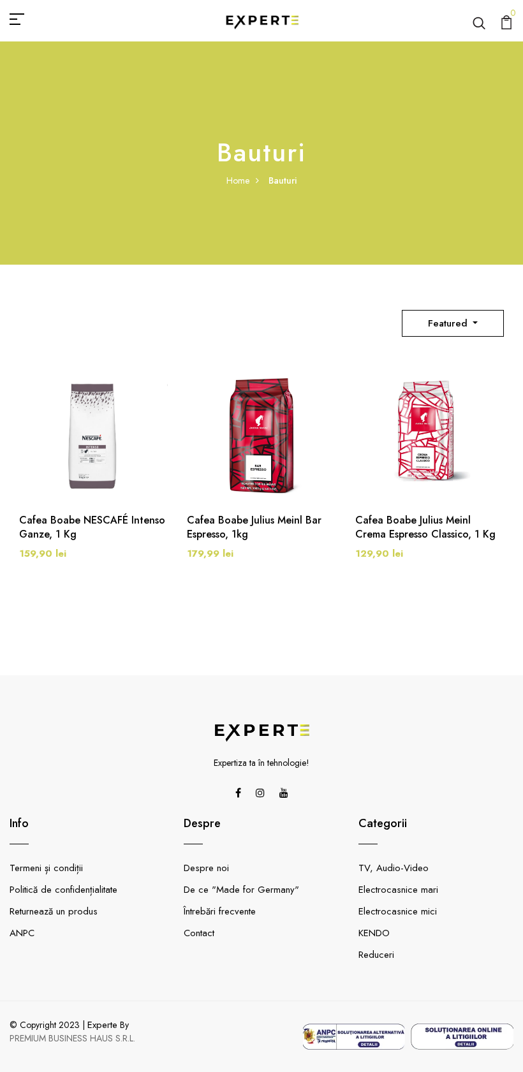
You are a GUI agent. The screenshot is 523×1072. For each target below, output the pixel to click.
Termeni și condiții (46, 868)
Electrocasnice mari (398, 890)
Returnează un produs (54, 911)
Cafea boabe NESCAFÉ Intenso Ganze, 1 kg (92, 527)
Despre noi (206, 868)
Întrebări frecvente (220, 911)
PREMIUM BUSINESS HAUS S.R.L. (72, 1038)
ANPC (22, 933)
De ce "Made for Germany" (241, 890)
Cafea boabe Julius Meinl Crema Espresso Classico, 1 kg (425, 527)
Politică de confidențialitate (63, 890)
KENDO (374, 933)
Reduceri (376, 955)
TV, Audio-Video (393, 868)
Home (237, 180)
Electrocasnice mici (397, 911)
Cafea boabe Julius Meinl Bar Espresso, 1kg (254, 527)
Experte (102, 1025)
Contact (199, 933)
